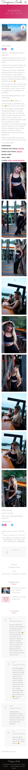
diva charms (23, 537)
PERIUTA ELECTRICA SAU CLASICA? (19, 589)
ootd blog (19, 539)
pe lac (23, 539)
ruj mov (5, 541)
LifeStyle (5, 27)
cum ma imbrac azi (15, 537)
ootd (15, 539)
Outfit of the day (6, 29)
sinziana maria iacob (11, 541)
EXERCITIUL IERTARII (19, 597)
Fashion (5, 25)
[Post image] (6, 590)
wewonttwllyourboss (20, 541)
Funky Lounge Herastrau (16, 160)
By (5, 535)
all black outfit (8, 537)
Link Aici (19, 151)
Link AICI (21, 148)
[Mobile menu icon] (25, 2)
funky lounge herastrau (8, 539)
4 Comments (21, 535)
